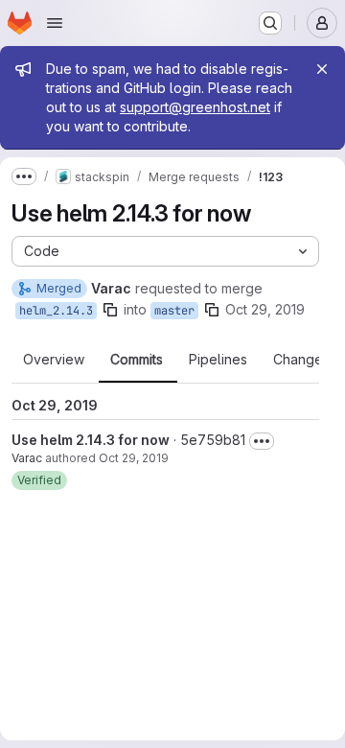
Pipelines (218, 359)
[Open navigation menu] (54, 23)
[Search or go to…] (270, 23)
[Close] (322, 69)
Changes (301, 359)
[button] (39, 480)
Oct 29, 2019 (265, 309)
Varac (27, 458)
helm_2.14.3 (56, 310)
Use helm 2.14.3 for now (91, 440)
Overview (53, 359)
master (174, 310)
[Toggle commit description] (261, 441)
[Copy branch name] (110, 309)
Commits (136, 359)
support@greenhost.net (195, 107)
